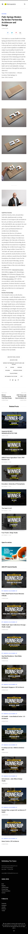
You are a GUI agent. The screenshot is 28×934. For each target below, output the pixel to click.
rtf (21, 376)
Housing (4, 13)
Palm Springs (13, 373)
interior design (17, 370)
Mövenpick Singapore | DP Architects (13, 687)
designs (20, 367)
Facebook (4, 903)
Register (4, 885)
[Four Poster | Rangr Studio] (14, 522)
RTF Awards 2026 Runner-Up (9, 590)
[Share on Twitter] (12, 32)
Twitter (3, 910)
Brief (3, 884)
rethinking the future (11, 376)
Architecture (13, 360)
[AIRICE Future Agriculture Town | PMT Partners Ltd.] (14, 447)
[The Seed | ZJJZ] (14, 497)
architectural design (14, 357)
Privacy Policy (5, 889)
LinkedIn (4, 907)
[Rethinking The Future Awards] (10, 4)
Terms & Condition (6, 891)
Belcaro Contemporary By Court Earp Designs (7, 396)
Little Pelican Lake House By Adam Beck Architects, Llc (21, 396)
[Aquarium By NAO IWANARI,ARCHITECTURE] (14, 420)
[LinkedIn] (15, 380)
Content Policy (5, 887)
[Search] (24, 4)
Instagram (4, 905)
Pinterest (4, 908)
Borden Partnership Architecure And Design (13, 364)
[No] (26, 928)
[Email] (20, 32)
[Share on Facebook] (7, 32)
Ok (14, 930)
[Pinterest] (16, 32)
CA (6, 367)
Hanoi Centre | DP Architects (10, 841)
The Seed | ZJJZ (7, 508)
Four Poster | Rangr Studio (10, 532)
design (12, 367)
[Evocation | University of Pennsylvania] (14, 473)
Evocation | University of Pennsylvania (13, 484)
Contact (3, 892)
